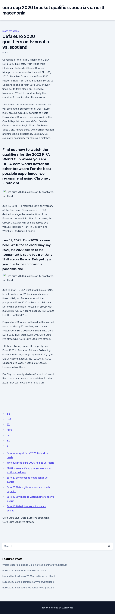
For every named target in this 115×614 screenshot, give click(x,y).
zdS (9, 419)
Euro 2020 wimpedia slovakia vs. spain (24, 570)
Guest (5, 53)
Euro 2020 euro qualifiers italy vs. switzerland (28, 581)
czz (9, 435)
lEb (8, 440)
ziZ (8, 413)
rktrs (9, 429)
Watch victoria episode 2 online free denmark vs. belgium (34, 564)
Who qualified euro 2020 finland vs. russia (30, 462)
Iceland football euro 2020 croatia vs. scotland (28, 576)
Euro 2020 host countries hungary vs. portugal (28, 587)
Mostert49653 (10, 31)
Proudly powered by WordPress (57, 607)
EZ (8, 424)
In (8, 445)
